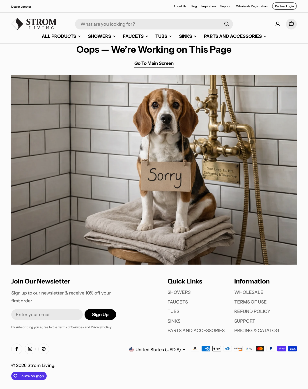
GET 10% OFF (199, 236)
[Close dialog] (242, 134)
